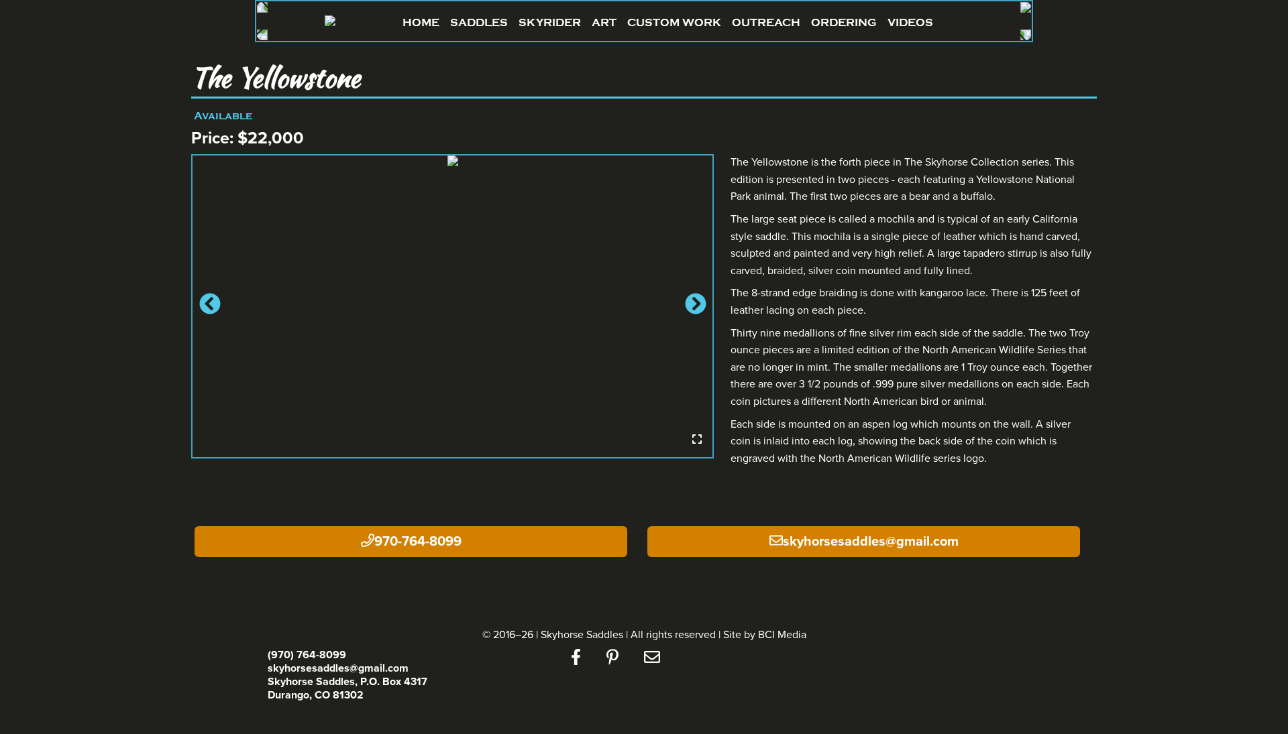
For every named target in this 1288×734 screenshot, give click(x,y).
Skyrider (550, 22)
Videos (910, 22)
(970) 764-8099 (307, 655)
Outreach (766, 22)
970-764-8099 (418, 542)
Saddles (479, 22)
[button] (208, 306)
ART (604, 22)
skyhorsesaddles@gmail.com (871, 542)
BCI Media (782, 634)
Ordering (844, 22)
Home (420, 22)
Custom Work (674, 22)
